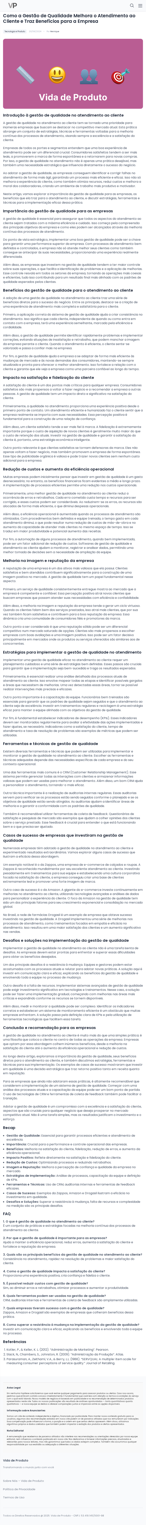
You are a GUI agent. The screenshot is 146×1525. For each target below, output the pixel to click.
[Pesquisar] (132, 5)
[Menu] (140, 5)
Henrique (54, 31)
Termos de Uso (14, 1497)
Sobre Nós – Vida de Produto (23, 1481)
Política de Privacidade (19, 1489)
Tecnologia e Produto (15, 31)
